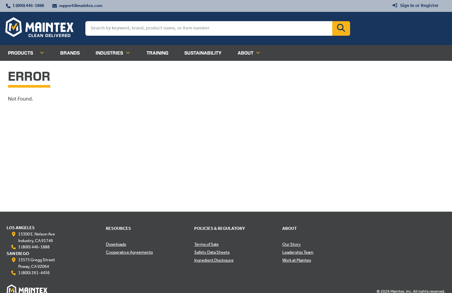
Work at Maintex (296, 261)
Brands (70, 53)
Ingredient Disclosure (214, 261)
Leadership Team (297, 253)
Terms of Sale (206, 245)
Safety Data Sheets (212, 253)
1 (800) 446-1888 (28, 6)
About (245, 53)
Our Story (291, 245)
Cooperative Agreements (129, 253)
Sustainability (203, 53)
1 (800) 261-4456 (34, 273)
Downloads (116, 245)
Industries (109, 53)
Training (157, 53)
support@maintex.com (80, 6)
